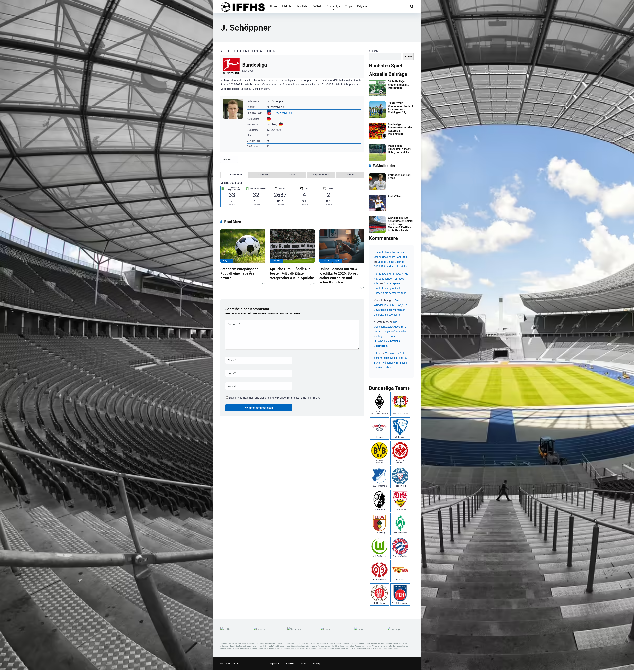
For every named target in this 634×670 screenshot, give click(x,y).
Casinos (325, 260)
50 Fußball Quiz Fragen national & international (398, 84)
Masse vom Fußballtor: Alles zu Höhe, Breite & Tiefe (400, 149)
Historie (286, 6)
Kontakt (304, 664)
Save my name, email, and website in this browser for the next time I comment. (274, 397)
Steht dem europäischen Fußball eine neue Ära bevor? (239, 273)
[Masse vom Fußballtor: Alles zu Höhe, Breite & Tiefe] (377, 159)
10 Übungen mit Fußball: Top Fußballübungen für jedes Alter (391, 278)
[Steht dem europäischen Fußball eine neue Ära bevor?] (242, 246)
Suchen (373, 51)
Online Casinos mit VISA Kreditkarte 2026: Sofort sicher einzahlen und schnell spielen (338, 275)
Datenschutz (290, 664)
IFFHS (377, 353)
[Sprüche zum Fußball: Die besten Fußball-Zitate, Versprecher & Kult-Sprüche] (292, 246)
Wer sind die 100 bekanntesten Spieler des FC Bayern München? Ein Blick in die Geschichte (400, 224)
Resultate (302, 6)
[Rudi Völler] (377, 210)
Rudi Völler (394, 196)
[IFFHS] (242, 6)
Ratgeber (362, 6)
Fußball (317, 6)
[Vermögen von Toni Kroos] (377, 189)
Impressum (275, 664)
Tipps (348, 6)
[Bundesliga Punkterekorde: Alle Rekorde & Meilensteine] (377, 138)
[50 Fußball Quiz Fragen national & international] (377, 95)
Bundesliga (333, 6)
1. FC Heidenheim (283, 112)
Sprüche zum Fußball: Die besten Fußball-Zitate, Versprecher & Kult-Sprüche (292, 273)
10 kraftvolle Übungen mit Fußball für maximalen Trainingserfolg (400, 107)
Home (273, 6)
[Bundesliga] (292, 66)
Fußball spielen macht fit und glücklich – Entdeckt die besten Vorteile (390, 288)
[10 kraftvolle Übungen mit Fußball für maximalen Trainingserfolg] (377, 117)
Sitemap (317, 664)
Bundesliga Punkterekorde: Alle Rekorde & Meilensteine (400, 129)
